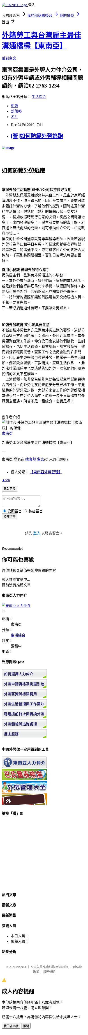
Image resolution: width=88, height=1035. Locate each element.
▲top (6, 480)
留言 (40, 459)
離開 (26, 1026)
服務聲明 (49, 971)
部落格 (16, 111)
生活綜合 (39, 97)
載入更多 (9, 489)
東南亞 (7, 433)
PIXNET (21, 967)
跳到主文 (9, 58)
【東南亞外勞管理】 (46, 472)
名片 (14, 117)
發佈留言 (9, 516)
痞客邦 (30, 459)
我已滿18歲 (11, 1026)
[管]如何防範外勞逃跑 (37, 136)
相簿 (14, 106)
